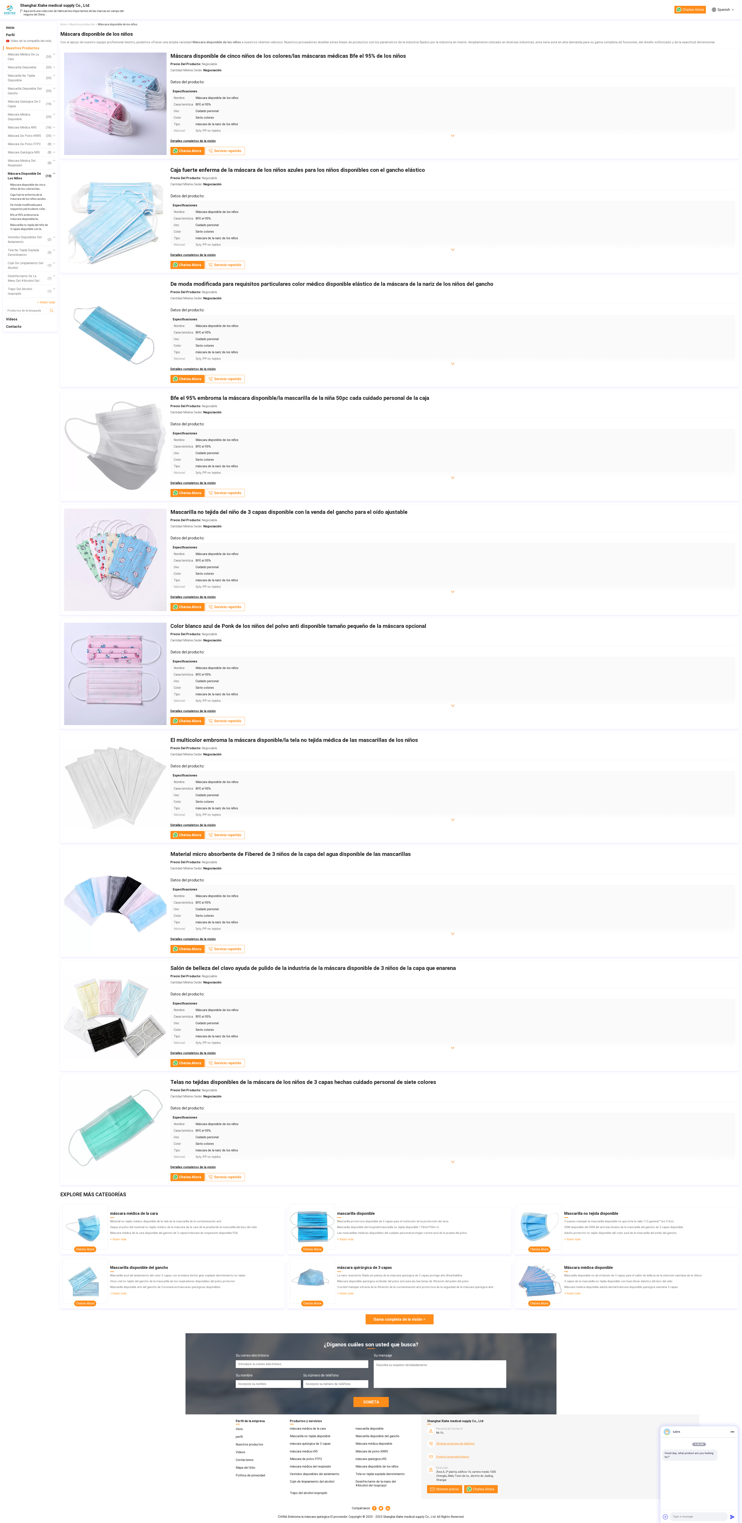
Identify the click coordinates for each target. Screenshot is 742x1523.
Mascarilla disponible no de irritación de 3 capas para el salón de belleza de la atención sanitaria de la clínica (633, 1275)
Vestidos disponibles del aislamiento (29, 239)
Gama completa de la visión (398, 1319)
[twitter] (381, 1508)
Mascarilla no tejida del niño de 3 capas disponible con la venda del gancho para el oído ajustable (289, 512)
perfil (10, 35)
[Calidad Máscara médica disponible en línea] (539, 1280)
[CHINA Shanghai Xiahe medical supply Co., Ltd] (9, 9)
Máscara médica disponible (29, 117)
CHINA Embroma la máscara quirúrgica (303, 1517)
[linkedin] (387, 1508)
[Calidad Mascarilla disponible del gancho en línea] (85, 1280)
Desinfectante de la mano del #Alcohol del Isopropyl (29, 278)
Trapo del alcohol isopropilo (29, 291)
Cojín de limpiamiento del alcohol (29, 265)
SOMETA (371, 1402)
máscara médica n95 (29, 127)
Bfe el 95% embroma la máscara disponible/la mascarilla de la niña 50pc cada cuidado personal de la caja (299, 398)
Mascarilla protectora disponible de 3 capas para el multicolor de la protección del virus (392, 1221)
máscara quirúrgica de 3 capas (29, 104)
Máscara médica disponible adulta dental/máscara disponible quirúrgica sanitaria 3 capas (621, 1287)
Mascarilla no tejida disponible (29, 78)
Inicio (10, 28)
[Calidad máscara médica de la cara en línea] (85, 1226)
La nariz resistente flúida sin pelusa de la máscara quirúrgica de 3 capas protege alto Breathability (399, 1275)
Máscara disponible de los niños (29, 176)
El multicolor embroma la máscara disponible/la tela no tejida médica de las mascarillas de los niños (294, 740)
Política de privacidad (250, 1475)
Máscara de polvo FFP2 (29, 144)
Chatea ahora (693, 10)
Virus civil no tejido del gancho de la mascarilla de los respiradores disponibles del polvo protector (172, 1281)
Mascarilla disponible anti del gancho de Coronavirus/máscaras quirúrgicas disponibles (165, 1287)
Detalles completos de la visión (193, 141)
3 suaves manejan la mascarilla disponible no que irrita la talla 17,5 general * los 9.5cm (619, 1221)
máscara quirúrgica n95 (29, 152)
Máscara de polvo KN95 (29, 136)
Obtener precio (447, 1489)
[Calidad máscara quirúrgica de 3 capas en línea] (312, 1280)
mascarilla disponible (29, 67)
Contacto (13, 326)
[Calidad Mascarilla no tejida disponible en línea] (539, 1226)
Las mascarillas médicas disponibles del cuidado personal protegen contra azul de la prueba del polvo (402, 1233)
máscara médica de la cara (29, 57)
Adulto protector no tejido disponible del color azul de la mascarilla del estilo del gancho (620, 1233)
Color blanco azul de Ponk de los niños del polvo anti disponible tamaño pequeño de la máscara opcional (298, 626)
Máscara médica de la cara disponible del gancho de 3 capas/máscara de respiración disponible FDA (174, 1233)
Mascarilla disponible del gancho (29, 91)
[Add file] (665, 1517)
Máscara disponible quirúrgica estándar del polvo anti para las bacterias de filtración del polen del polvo (403, 1281)
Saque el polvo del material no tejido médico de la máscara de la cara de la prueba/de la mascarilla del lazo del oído (183, 1227)
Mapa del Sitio (245, 1467)
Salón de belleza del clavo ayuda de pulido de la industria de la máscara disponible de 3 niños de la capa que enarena (313, 968)
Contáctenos (245, 1460)
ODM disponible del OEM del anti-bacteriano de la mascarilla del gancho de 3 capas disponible (623, 1227)
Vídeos (11, 319)
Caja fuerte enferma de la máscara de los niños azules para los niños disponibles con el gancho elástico (297, 170)
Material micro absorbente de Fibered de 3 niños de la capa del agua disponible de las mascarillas (290, 854)
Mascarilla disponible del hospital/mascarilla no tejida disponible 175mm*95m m (388, 1227)
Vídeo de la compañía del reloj (30, 41)
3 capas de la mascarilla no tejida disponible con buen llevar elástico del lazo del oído (618, 1281)
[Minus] (732, 1431)
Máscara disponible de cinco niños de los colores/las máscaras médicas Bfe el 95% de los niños (288, 56)
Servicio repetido (227, 151)
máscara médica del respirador (29, 163)
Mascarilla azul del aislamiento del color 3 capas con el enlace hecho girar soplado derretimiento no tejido (177, 1275)
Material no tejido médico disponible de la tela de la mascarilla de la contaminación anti (165, 1221)
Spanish (723, 10)
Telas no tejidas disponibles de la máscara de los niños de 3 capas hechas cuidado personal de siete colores (303, 1082)
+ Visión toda (46, 302)
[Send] (732, 1517)
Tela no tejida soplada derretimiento (29, 252)
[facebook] (374, 1508)
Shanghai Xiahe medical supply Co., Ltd (54, 5)
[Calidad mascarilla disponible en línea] (312, 1226)
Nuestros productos (22, 48)
